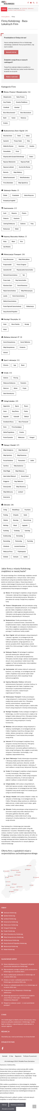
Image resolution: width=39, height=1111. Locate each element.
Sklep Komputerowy (9, 347)
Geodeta (31, 146)
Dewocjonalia (7, 486)
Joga (14, 365)
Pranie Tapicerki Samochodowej (12, 306)
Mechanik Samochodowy (10, 275)
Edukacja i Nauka (10, 190)
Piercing (15, 378)
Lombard (20, 492)
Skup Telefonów (18, 481)
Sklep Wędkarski (23, 450)
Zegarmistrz (6, 406)
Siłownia (5, 365)
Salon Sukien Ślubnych (9, 476)
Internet (5, 352)
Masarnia (14, 213)
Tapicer (17, 406)
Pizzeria (24, 213)
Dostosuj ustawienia (17, 1105)
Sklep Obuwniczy (21, 486)
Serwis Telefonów (25, 342)
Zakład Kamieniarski (9, 177)
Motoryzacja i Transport (12, 254)
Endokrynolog (7, 536)
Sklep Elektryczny (8, 492)
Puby (32, 223)
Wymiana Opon (7, 285)
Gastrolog (27, 530)
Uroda (6, 373)
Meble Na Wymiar (8, 146)
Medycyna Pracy (8, 551)
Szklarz (28, 135)
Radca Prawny (20, 97)
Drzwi (17, 151)
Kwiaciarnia (6, 497)
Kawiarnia (16, 218)
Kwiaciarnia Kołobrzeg (11, 922)
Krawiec (21, 432)
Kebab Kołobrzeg (9, 949)
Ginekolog (17, 530)
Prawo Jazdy (6, 280)
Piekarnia (6, 218)
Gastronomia (8, 208)
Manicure (6, 388)
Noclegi (27, 324)
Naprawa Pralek (25, 162)
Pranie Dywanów (8, 437)
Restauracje (6, 229)
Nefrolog (5, 525)
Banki (4, 118)
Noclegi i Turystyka (11, 319)
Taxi (24, 275)
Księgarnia (6, 481)
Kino (21, 241)
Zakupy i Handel (10, 445)
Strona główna (5, 16)
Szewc (5, 411)
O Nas (11, 1056)
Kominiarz (21, 146)
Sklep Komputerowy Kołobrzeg (13, 937)
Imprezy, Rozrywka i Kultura (14, 236)
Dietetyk (5, 557)
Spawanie (6, 141)
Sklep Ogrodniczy (23, 182)
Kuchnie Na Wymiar (24, 167)
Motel (5, 329)
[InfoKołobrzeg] (7, 2)
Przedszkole (15, 195)
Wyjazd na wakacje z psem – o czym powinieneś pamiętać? (19, 1004)
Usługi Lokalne (9, 401)
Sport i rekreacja (10, 360)
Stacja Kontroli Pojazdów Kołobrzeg (15, 943)
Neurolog (15, 520)
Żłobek (5, 195)
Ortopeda (15, 515)
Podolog (5, 515)
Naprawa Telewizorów (9, 162)
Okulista (5, 520)
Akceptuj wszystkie (8, 1109)
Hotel (4, 324)
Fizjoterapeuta (22, 551)
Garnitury (6, 465)
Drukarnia (22, 347)
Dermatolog (19, 536)
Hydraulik (16, 416)
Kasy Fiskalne (7, 102)
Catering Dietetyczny (9, 223)
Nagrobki (5, 416)
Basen (22, 365)
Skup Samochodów (20, 280)
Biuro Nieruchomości (9, 112)
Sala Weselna (7, 246)
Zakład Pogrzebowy (8, 432)
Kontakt (32, 1036)
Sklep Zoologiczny (8, 450)
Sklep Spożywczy (18, 465)
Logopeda (24, 525)
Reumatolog (6, 541)
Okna (28, 141)
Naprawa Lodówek (8, 167)
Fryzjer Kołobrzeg (9, 931)
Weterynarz (21, 437)
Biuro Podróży (16, 324)
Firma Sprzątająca (17, 427)
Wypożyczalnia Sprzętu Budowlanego (13, 156)
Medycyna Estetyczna (9, 383)
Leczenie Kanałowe (19, 546)
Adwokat (16, 107)
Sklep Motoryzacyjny (27, 290)
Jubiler (32, 460)
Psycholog (30, 541)
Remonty (5, 172)
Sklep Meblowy (18, 172)
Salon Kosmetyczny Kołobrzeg (13, 934)
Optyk (25, 515)
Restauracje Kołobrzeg (11, 946)
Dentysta (15, 557)
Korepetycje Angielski (9, 200)
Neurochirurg (27, 520)
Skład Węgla (6, 471)
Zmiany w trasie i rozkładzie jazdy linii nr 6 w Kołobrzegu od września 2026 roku (18, 981)
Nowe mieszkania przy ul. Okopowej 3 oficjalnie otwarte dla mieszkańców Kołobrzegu (19, 965)
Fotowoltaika (7, 151)
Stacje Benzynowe (8, 259)
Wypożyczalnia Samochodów (25, 270)
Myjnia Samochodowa (9, 290)
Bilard (13, 241)
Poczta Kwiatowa (8, 460)
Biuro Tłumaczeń (23, 422)
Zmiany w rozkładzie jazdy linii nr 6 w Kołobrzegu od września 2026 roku (20, 986)
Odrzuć (4, 1105)
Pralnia (26, 411)
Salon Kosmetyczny (8, 393)
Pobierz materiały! (12, 77)
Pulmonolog (18, 541)
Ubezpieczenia (7, 97)
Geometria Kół (7, 270)
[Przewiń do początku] (34, 1106)
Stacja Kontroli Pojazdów (10, 311)
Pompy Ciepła (18, 141)
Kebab (17, 229)
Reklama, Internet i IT (11, 337)
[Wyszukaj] (33, 3)
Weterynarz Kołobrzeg (11, 925)
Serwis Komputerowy (9, 342)
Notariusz (23, 118)
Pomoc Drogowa (21, 264)
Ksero (5, 427)
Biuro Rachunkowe (25, 112)
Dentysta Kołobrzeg (10, 912)
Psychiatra (27, 509)
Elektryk (26, 416)
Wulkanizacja (30, 306)
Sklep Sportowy (7, 455)
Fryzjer (24, 388)
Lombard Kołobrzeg (10, 919)
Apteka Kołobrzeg (9, 916)
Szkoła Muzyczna (29, 195)
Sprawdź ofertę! (11, 52)
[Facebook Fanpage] (28, 2)
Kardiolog (6, 530)
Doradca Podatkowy (21, 102)
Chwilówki (6, 107)
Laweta (5, 296)
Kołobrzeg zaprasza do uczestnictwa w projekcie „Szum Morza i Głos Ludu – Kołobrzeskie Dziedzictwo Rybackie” (19, 998)
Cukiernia (22, 223)
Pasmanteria (21, 460)
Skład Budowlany (25, 177)
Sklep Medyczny (19, 471)
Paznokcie (23, 383)
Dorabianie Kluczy (8, 422)
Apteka (25, 557)
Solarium (5, 378)
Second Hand (25, 476)
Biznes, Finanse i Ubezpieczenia (15, 92)
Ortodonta (6, 546)
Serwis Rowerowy (22, 285)
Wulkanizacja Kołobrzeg (11, 940)
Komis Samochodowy (18, 296)
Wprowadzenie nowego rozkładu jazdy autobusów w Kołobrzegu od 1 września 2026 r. (20, 970)
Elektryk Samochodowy (9, 301)
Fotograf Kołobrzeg (10, 928)
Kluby (5, 241)
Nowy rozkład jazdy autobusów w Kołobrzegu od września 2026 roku (19, 976)
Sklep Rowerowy (21, 455)
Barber (16, 388)
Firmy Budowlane (8, 182)
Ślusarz (26, 406)
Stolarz (31, 156)
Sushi (4, 213)
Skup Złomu (15, 411)
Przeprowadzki (7, 264)
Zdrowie (7, 505)
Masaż (15, 525)
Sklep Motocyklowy (24, 259)
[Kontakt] (30, 2)
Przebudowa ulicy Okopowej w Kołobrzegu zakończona (17, 991)
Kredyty (5, 123)
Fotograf (32, 437)
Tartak (19, 135)
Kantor (14, 118)
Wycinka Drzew (7, 135)
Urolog (5, 509)
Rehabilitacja (15, 509)
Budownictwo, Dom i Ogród (14, 131)
